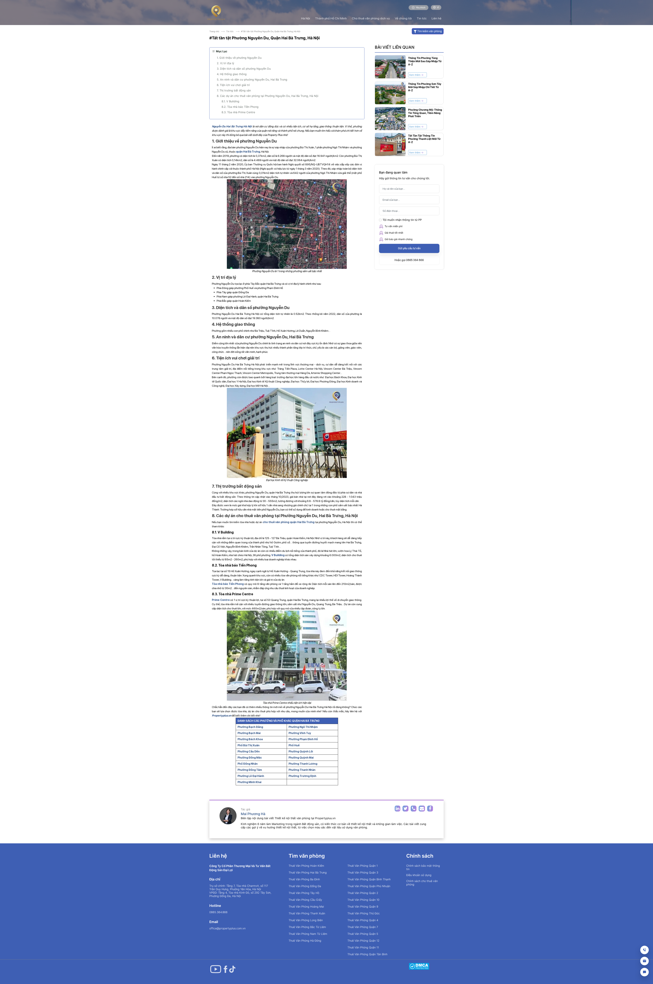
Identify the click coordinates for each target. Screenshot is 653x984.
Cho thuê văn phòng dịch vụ (371, 18)
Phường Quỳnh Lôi (301, 751)
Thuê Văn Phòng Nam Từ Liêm (308, 933)
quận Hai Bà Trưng (248, 151)
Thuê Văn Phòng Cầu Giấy (305, 899)
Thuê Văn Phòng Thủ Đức (363, 913)
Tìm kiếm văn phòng (429, 31)
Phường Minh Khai (249, 782)
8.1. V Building (230, 101)
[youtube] (215, 969)
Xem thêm (415, 74)
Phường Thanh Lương (303, 763)
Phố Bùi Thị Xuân (248, 745)
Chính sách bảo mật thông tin (423, 867)
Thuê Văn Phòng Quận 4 (362, 920)
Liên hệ (436, 18)
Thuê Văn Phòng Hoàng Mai (306, 906)
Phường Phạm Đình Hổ (303, 739)
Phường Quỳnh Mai (301, 757)
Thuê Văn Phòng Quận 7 (362, 927)
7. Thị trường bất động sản (234, 90)
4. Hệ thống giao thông (232, 74)
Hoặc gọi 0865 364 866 (409, 260)
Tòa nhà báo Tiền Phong (228, 584)
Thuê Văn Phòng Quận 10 (363, 899)
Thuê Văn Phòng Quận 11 (363, 947)
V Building (277, 555)
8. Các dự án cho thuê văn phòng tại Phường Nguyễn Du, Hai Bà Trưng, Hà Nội (267, 96)
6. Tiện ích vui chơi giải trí (233, 85)
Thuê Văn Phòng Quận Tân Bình (367, 954)
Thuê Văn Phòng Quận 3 (362, 872)
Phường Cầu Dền (249, 751)
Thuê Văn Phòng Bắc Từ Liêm (307, 927)
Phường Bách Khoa (250, 739)
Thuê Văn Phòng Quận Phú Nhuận (368, 886)
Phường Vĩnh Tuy (300, 733)
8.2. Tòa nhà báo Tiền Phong (240, 106)
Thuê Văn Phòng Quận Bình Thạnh (369, 879)
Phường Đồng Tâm (250, 770)
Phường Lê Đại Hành (251, 776)
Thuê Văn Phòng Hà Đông (305, 940)
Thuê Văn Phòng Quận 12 (363, 940)
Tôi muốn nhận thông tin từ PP (402, 220)
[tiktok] (232, 969)
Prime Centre (221, 600)
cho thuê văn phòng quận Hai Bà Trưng (288, 522)
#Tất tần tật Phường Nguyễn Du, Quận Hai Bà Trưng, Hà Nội (270, 31)
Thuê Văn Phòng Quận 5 (362, 933)
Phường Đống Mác (250, 757)
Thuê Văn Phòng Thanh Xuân (307, 913)
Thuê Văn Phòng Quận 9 (362, 906)
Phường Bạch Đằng (250, 727)
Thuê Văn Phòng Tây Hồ (304, 893)
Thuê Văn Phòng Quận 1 (362, 865)
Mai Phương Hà (253, 814)
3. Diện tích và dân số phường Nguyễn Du (244, 68)
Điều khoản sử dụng (418, 875)
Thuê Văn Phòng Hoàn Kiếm (306, 865)
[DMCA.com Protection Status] (419, 966)
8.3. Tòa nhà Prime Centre (238, 112)
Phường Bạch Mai (249, 733)
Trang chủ (214, 31)
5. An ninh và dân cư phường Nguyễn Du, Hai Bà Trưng (252, 79)
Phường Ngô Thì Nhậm (303, 727)
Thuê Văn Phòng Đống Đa (305, 886)
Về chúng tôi (403, 18)
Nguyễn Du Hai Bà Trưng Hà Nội (232, 126)
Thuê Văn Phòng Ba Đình (304, 879)
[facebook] (226, 969)
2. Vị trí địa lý (226, 63)
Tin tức (421, 18)
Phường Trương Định (302, 776)
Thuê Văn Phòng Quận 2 (362, 893)
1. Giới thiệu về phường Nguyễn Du (239, 57)
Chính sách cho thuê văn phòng (422, 882)
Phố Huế (294, 745)
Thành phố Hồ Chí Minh (331, 18)
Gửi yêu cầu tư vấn (409, 248)
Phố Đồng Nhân (248, 763)
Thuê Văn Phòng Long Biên (306, 920)
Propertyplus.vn (221, 715)
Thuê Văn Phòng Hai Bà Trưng (308, 872)
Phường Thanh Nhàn (302, 770)
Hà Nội (305, 18)
